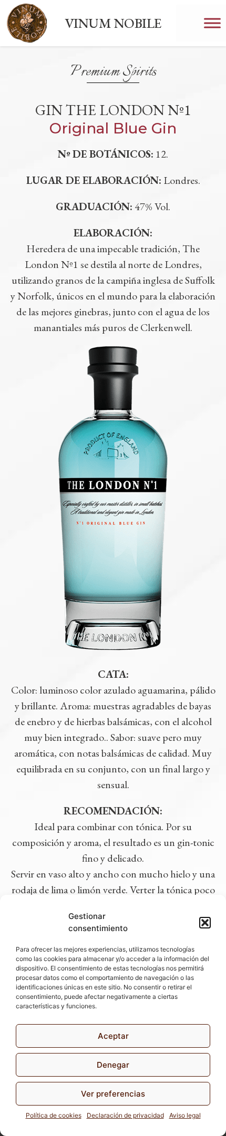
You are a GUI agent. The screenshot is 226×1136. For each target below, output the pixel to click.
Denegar (113, 1065)
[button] (205, 922)
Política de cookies (53, 1115)
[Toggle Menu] (212, 23)
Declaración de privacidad (125, 1115)
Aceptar (113, 1036)
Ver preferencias (113, 1094)
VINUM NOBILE (113, 23)
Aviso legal (185, 1115)
